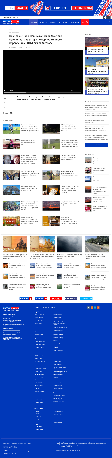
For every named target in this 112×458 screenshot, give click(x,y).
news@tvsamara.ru (16, 320)
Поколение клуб (39, 338)
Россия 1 (38, 413)
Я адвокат (37, 388)
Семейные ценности (40, 341)
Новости (34, 22)
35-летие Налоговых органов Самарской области (58, 339)
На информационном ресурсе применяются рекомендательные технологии (12, 338)
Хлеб (36, 350)
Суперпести (56, 377)
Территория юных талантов (57, 346)
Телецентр (56, 380)
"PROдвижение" (39, 355)
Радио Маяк (39, 426)
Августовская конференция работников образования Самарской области (60, 373)
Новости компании (58, 414)
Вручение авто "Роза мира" (59, 353)
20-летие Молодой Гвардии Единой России (59, 331)
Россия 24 (38, 416)
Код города (38, 365)
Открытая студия (39, 377)
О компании (75, 22)
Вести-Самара (38, 323)
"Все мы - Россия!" (39, 314)
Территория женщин (58, 392)
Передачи (37, 312)
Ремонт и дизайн (57, 382)
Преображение (57, 361)
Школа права (38, 382)
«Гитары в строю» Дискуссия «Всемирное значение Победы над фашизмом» (59, 400)
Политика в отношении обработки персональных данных (12, 333)
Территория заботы (58, 385)
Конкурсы (43, 22)
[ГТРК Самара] (11, 22)
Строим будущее (39, 402)
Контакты (55, 419)
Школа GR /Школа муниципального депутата (59, 389)
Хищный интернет (39, 347)
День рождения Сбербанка (60, 327)
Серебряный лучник (40, 344)
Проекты (52, 22)
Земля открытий (57, 364)
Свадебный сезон (57, 314)
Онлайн (85, 22)
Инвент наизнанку (57, 358)
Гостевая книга (57, 416)
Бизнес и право (39, 394)
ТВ (59, 22)
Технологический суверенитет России (58, 318)
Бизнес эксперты (39, 385)
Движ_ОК (37, 326)
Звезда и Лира (38, 371)
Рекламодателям (57, 422)
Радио (65, 22)
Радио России (39, 429)
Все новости (96, 144)
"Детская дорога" (39, 320)
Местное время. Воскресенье (39, 335)
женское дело (38, 396)
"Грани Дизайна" (39, 317)
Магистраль (38, 331)
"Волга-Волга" (38, 358)
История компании (58, 411)
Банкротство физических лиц (59, 368)
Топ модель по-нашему (59, 395)
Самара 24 (38, 419)
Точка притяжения (39, 374)
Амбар (36, 379)
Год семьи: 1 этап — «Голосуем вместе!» (40, 362)
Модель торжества (58, 350)
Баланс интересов (57, 343)
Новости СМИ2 (8, 113)
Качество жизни (39, 328)
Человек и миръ (39, 352)
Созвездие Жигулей (58, 334)
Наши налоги (38, 399)
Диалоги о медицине (40, 391)
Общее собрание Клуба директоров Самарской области (59, 323)
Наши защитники (57, 355)
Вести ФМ (38, 432)
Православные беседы (40, 368)
